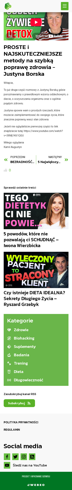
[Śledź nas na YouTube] (7, 465)
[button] (64, 6)
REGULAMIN (12, 429)
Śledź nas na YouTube (30, 465)
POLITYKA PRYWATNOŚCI (21, 422)
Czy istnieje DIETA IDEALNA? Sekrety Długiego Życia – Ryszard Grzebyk (34, 298)
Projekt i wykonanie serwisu (36, 476)
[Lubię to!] (6, 170)
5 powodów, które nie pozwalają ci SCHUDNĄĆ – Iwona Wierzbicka (31, 239)
